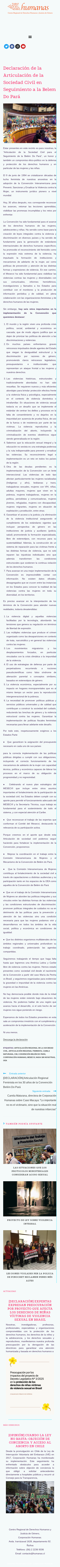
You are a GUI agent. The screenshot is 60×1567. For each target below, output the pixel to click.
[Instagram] (17, 46)
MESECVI (31, 1057)
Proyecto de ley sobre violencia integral (30, 1222)
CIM (15, 1054)
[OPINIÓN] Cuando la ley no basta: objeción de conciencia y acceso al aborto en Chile (30, 1440)
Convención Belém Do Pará (31, 1054)
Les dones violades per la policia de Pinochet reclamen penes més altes (29, 1277)
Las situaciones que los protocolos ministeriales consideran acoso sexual (30, 1171)
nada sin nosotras (45, 1057)
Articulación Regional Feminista (25, 1051)
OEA (5, 1060)
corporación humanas (14, 1057)
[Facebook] (12, 46)
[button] (30, 36)
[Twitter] (6, 46)
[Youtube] (23, 46)
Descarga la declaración (15, 1039)
